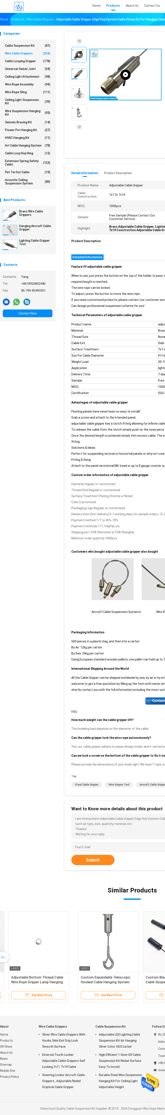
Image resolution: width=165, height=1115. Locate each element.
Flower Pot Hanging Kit (27, 130)
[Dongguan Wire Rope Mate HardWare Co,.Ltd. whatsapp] (16, 301)
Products (6, 1040)
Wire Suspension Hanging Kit (27, 112)
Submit (93, 860)
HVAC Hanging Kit (27, 137)
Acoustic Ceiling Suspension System (27, 181)
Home (4, 1034)
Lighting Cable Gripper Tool (34, 242)
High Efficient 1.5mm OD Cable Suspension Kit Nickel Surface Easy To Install (120, 1061)
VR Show (6, 1046)
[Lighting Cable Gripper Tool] (10, 244)
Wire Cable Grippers (27, 53)
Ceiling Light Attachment (27, 76)
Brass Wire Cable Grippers (31, 213)
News (4, 1058)
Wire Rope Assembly (27, 84)
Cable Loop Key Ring (27, 153)
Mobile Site (7, 1070)
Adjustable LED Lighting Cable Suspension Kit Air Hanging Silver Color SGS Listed (119, 1040)
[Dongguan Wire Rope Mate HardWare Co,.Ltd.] (19, 6)
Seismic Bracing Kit (27, 122)
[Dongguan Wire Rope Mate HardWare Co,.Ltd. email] (6, 301)
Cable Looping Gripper (27, 61)
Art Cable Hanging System (27, 145)
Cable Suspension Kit (27, 45)
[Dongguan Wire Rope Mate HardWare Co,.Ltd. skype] (26, 301)
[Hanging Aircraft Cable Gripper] (10, 230)
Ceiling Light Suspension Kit (27, 101)
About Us (6, 1052)
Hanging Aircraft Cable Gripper (35, 227)
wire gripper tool (119, 784)
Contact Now (28, 313)
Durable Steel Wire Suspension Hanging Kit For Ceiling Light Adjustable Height (120, 1081)
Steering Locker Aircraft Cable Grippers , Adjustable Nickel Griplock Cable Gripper (63, 1081)
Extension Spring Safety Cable (27, 162)
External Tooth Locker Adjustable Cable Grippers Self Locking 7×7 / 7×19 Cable (63, 1061)
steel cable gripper (86, 784)
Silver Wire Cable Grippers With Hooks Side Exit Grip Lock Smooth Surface (63, 1040)
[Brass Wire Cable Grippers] (10, 215)
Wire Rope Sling (27, 92)
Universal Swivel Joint (27, 69)
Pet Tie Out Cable (27, 172)
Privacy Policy (9, 1076)
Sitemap (6, 1064)
